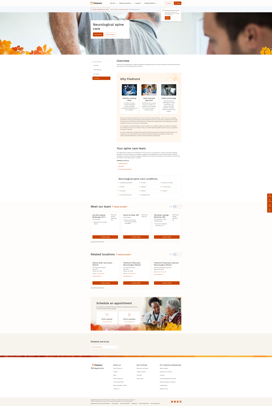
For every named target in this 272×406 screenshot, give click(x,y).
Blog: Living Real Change (120, 385)
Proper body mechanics (124, 169)
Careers (115, 371)
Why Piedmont (98, 69)
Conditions (96, 78)
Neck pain (121, 166)
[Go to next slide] (179, 206)
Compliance (134, 403)
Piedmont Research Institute (167, 382)
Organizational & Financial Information (100, 403)
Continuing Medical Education (168, 378)
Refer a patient (164, 368)
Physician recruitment (166, 371)
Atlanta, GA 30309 (120, 206)
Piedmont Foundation (142, 368)
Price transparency (155, 403)
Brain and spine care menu (101, 9)
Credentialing (163, 385)
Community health (118, 382)
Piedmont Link (164, 388)
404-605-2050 (131, 273)
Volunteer (139, 375)
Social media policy (144, 403)
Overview (96, 65)
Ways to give (140, 378)
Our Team (96, 74)
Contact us (116, 388)
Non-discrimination (125, 403)
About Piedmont (117, 368)
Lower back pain (123, 163)
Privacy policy (115, 403)
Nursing (162, 375)
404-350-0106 (100, 273)
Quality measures (118, 378)
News (114, 375)
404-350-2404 (162, 272)
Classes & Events (141, 371)
